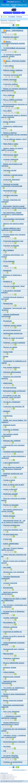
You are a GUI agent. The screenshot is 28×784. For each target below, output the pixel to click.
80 (13, 247)
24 (13, 145)
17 (10, 238)
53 (8, 507)
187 (6, 77)
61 (13, 39)
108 (15, 108)
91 (13, 552)
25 (15, 145)
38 (10, 477)
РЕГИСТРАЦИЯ (16, 12)
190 (15, 77)
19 (5, 156)
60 (10, 39)
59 (15, 34)
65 (13, 161)
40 (15, 477)
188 (9, 77)
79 (10, 247)
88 (5, 552)
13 (10, 81)
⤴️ (11, 16)
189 (12, 77)
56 (8, 34)
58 (13, 34)
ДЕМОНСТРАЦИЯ (8, 12)
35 (15, 294)
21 (5, 145)
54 (10, 507)
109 (18, 108)
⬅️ (19, 16)
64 (10, 161)
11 (13, 72)
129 (15, 112)
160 (9, 86)
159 (6, 86)
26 (13, 192)
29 (13, 267)
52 (5, 507)
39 (13, 477)
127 (9, 112)
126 (6, 112)
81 (15, 247)
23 (10, 145)
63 (8, 161)
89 (8, 552)
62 (15, 39)
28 (15, 243)
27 (15, 192)
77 (5, 247)
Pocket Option (3, 780)
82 (5, 101)
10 (11, 72)
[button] (17, 25)
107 (12, 108)
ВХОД (23, 12)
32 (8, 294)
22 (8, 145)
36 (5, 477)
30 (15, 267)
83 (8, 101)
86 (15, 101)
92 (15, 552)
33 (10, 294)
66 (15, 161)
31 (5, 294)
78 (8, 247)
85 (13, 101)
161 (12, 86)
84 (10, 101)
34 (13, 294)
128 (12, 112)
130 (18, 112)
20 (5, 152)
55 (5, 34)
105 (6, 108)
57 (10, 34)
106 (9, 108)
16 (15, 210)
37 (8, 477)
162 (15, 86)
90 (10, 552)
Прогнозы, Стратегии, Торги (10, 20)
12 (8, 81)
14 (13, 81)
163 (18, 86)
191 (18, 77)
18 (13, 238)
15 (15, 81)
